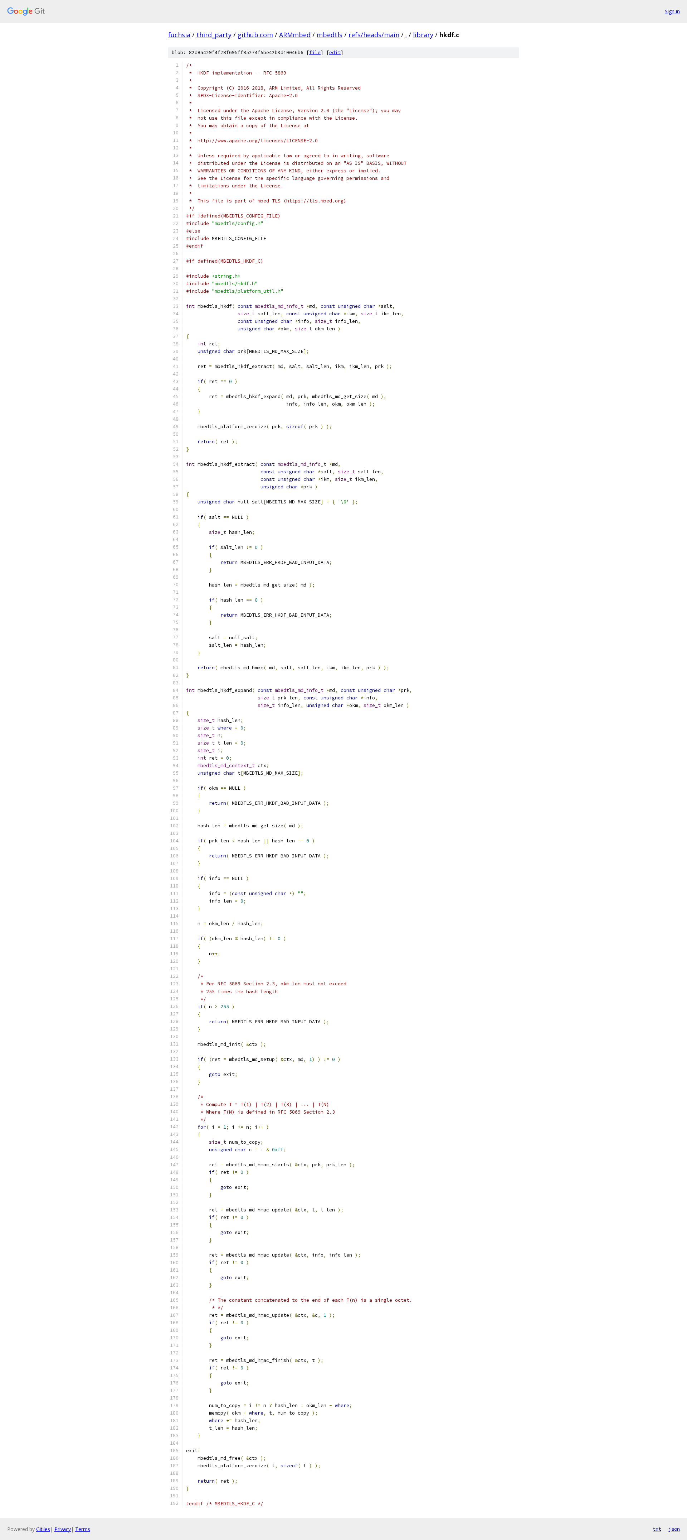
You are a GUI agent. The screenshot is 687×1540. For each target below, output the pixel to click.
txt (657, 1529)
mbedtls (329, 34)
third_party (214, 34)
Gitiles (43, 1529)
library (423, 34)
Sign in (672, 11)
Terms (82, 1529)
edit (335, 52)
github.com (255, 34)
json (674, 1529)
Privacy (62, 1529)
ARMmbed (295, 34)
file (315, 52)
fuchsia (179, 34)
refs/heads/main (374, 34)
